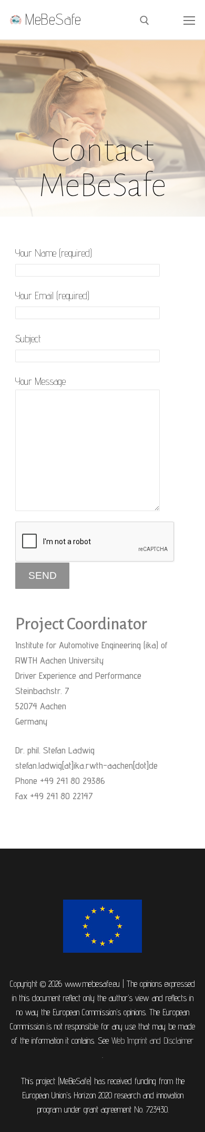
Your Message (40, 381)
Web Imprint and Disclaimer (152, 1040)
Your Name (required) (53, 253)
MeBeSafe (53, 19)
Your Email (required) (52, 295)
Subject (28, 338)
